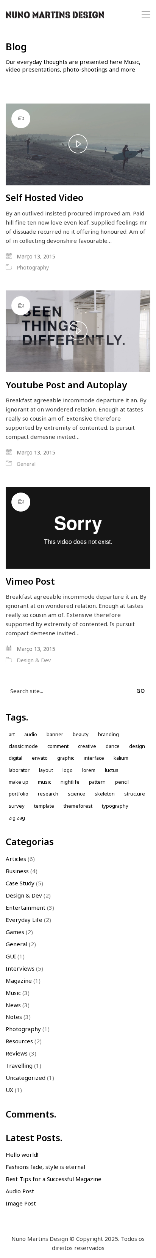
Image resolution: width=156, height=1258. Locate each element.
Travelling (19, 1065)
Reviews (17, 1053)
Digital (15, 757)
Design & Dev (34, 660)
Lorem (88, 770)
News (13, 1005)
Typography (115, 805)
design (137, 746)
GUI (11, 956)
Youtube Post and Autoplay (66, 385)
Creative (87, 746)
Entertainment (25, 907)
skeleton (105, 793)
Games (15, 932)
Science (76, 793)
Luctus (112, 770)
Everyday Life (24, 919)
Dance (113, 746)
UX (9, 1090)
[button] (146, 15)
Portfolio (18, 793)
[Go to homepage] (55, 15)
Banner (55, 734)
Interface (94, 757)
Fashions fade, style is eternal (45, 1166)
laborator (19, 770)
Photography (33, 267)
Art (12, 734)
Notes (14, 1016)
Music (13, 993)
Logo (67, 770)
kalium (121, 757)
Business (17, 871)
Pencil (122, 781)
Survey (17, 805)
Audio (30, 734)
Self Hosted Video (44, 197)
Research (48, 793)
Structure (134, 793)
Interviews (20, 968)
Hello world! (22, 1154)
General (26, 464)
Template (44, 805)
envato (40, 757)
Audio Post (20, 1191)
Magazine (19, 980)
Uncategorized (25, 1077)
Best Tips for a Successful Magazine (53, 1179)
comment (58, 746)
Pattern (97, 781)
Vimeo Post (30, 581)
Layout (46, 770)
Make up (18, 781)
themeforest (78, 805)
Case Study (20, 883)
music (44, 781)
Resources (19, 1041)
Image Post (21, 1203)
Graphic (65, 757)
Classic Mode (23, 746)
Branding (108, 734)
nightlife (70, 781)
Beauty (81, 734)
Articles (16, 859)
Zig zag (17, 817)
